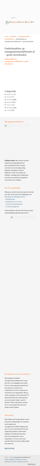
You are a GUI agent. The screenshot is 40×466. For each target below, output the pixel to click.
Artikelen (10, 99)
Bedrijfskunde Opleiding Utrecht (15, 197)
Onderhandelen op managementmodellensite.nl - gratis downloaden (16, 61)
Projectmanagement (12, 206)
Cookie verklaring (10, 459)
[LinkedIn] (21, 22)
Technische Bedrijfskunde (14, 204)
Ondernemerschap (23, 36)
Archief (9, 97)
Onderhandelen (9, 39)
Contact (13, 461)
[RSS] (32, 22)
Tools (8, 110)
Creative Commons (22, 461)
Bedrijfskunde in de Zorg (14, 202)
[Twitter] (7, 24)
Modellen (13, 36)
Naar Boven (31, 464)
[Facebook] (13, 22)
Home (6, 36)
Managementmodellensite (20, 8)
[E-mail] (27, 22)
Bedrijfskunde (10, 199)
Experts (9, 105)
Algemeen (10, 94)
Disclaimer (18, 459)
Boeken (9, 102)
